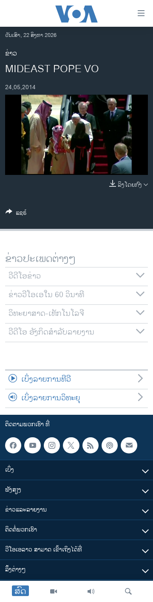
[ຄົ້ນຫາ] (128, 591)
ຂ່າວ (11, 53)
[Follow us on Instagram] (52, 445)
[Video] (53, 591)
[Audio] (91, 591)
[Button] (16, 214)
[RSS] (90, 445)
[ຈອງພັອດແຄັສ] (129, 445)
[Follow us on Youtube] (32, 445)
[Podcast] (110, 445)
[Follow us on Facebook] (13, 445)
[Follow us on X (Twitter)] (71, 445)
